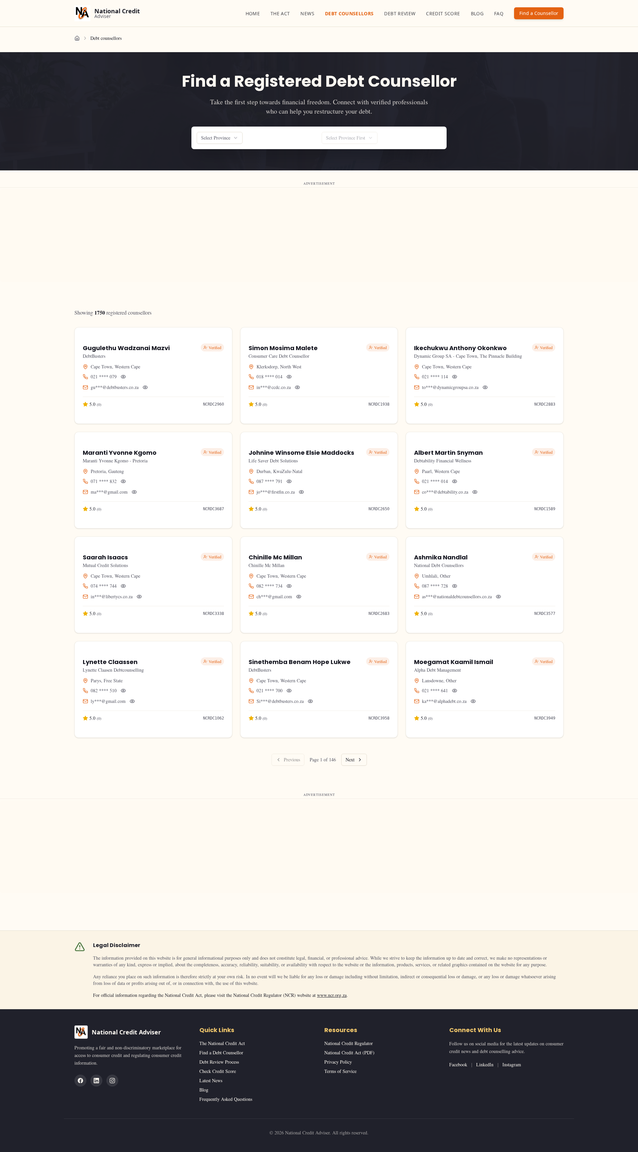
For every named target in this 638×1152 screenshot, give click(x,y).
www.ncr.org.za (332, 995)
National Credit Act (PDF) (349, 1052)
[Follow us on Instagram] (112, 1081)
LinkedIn (484, 1064)
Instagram (511, 1064)
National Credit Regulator (348, 1043)
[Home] (77, 38)
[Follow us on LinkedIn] (96, 1081)
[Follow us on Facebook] (80, 1081)
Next (350, 759)
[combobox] (220, 138)
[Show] (123, 377)
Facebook (458, 1064)
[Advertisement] (199, 235)
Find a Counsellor (538, 13)
